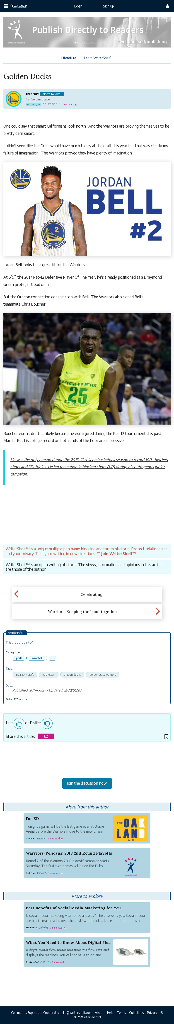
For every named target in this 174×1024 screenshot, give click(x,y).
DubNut (32, 94)
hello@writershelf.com (76, 1012)
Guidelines (136, 1012)
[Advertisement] (87, 761)
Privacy (152, 1012)
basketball (48, 674)
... (52, 658)
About (99, 1012)
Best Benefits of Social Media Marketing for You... (74, 907)
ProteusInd (32, 962)
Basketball (37, 658)
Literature (68, 58)
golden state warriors (102, 674)
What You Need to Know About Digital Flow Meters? (77, 942)
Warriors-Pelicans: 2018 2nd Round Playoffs (69, 853)
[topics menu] (6, 6)
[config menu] (167, 6)
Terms (121, 1012)
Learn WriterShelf (97, 58)
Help (110, 1012)
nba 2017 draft (25, 674)
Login (78, 6)
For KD (32, 818)
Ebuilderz (31, 927)
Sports (18, 658)
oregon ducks (72, 674)
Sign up (108, 6)
